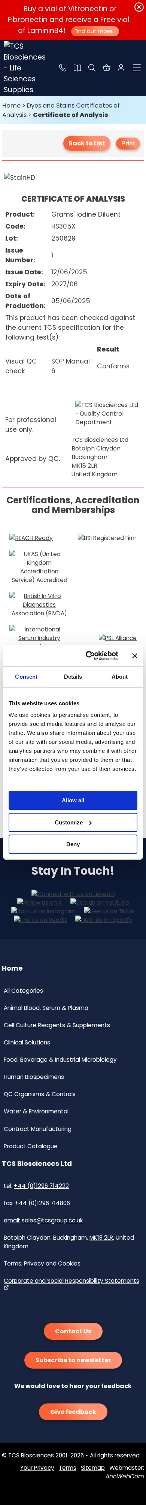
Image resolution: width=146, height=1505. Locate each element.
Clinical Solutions (27, 1042)
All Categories (23, 991)
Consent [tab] (26, 676)
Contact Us (73, 1331)
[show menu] (137, 68)
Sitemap (93, 1468)
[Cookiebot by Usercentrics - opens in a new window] (88, 656)
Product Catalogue (31, 1146)
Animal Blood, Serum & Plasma (46, 1008)
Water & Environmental (36, 1111)
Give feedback (73, 1412)
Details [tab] (73, 676)
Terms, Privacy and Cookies (42, 1263)
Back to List (87, 143)
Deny (73, 844)
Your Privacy (37, 1468)
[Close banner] (134, 655)
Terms (67, 1468)
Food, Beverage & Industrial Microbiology (60, 1060)
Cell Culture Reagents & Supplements (57, 1025)
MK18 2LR (101, 1238)
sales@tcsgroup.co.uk (52, 1220)
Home (11, 105)
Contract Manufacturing (38, 1129)
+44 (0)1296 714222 (41, 1186)
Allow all (73, 800)
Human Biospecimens (34, 1077)
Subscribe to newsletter (73, 1360)
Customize (69, 822)
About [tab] (120, 676)
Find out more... (95, 31)
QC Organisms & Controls (40, 1094)
